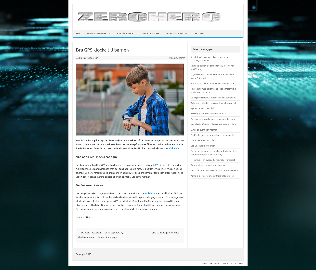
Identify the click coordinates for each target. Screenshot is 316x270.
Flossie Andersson (88, 58)
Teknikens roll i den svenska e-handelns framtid (213, 103)
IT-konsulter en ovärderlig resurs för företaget (213, 160)
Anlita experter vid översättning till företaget (212, 176)
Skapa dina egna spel (177, 33)
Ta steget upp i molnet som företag (208, 165)
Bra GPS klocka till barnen (203, 146)
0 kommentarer (177, 58)
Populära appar (125, 33)
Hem (78, 33)
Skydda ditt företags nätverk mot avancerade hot (214, 124)
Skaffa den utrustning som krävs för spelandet (213, 135)
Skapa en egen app (150, 33)
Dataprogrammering (98, 33)
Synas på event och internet (204, 130)
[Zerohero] (149, 24)
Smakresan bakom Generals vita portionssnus (212, 83)
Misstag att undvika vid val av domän (208, 113)
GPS (156, 165)
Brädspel (199, 33)
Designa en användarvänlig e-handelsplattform (213, 119)
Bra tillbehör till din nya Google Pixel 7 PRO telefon (215, 170)
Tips (88, 217)
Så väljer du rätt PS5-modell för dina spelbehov (213, 97)
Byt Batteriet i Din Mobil (202, 108)
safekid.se (173, 148)
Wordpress (238, 263)
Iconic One (207, 263)
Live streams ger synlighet (167, 232)
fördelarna (150, 193)
